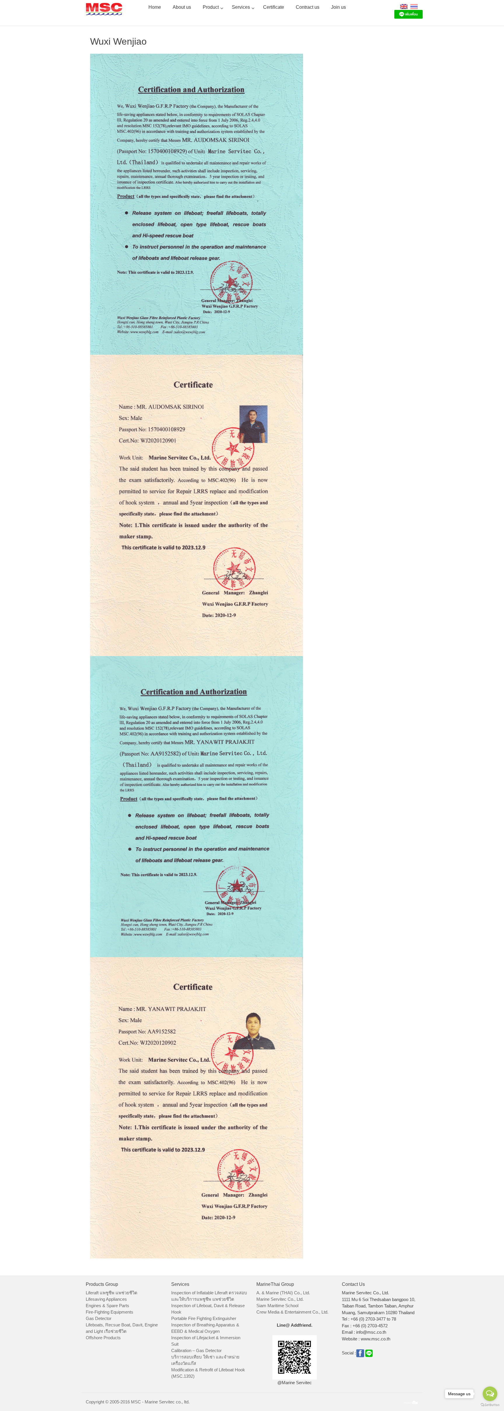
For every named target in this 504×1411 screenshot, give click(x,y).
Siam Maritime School (277, 1305)
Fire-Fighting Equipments (109, 1311)
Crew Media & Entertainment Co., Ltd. (292, 1311)
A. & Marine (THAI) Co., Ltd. (283, 1292)
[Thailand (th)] (414, 6)
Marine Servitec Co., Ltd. (280, 1299)
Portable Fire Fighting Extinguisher (203, 1318)
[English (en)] (403, 6)
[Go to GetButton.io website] (490, 1405)
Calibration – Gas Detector (196, 1350)
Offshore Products (103, 1337)
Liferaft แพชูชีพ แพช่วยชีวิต (111, 1292)
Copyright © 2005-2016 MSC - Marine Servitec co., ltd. (138, 1401)
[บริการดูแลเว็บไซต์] (411, 1401)
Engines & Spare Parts (107, 1305)
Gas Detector (98, 1318)
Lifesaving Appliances (106, 1299)
